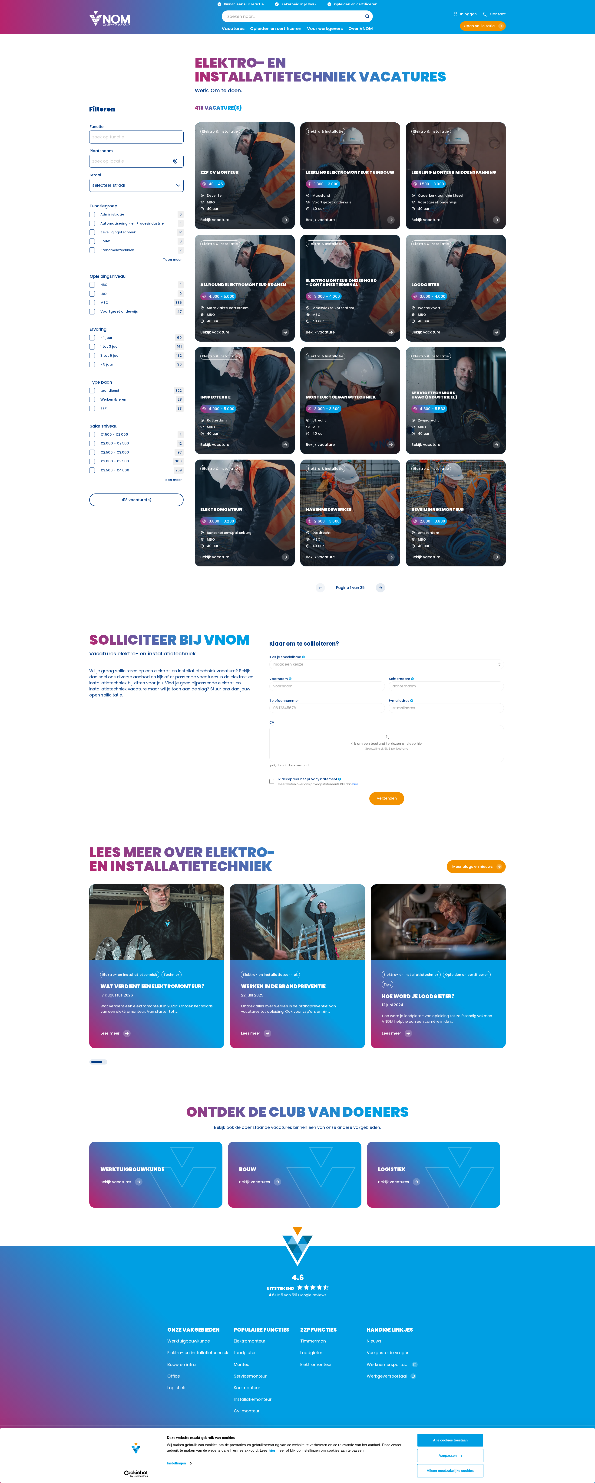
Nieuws (374, 1341)
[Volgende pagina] (380, 587)
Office (173, 1376)
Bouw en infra (181, 1364)
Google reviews (312, 1295)
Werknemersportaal (387, 1364)
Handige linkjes (390, 1329)
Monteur (242, 1364)
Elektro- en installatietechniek (197, 1353)
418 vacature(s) (137, 500)
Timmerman (313, 1341)
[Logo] (109, 22)
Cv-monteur (247, 1411)
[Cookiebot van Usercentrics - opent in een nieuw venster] (136, 1473)
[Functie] (136, 137)
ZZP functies (318, 1329)
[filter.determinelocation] (178, 161)
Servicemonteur (250, 1376)
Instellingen (176, 1463)
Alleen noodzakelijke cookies (450, 1471)
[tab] (96, 1062)
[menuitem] (297, 16)
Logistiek (176, 1388)
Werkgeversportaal (387, 1376)
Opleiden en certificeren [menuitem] (275, 28)
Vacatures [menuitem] (233, 28)
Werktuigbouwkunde (188, 1341)
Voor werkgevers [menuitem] (325, 28)
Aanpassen (448, 1455)
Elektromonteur (249, 1341)
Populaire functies (261, 1329)
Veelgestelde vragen (388, 1353)
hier (272, 1450)
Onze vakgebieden (193, 1329)
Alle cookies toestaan (450, 1440)
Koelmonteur (247, 1388)
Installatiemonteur (253, 1399)
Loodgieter (245, 1353)
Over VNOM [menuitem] (360, 28)
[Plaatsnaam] (136, 161)
